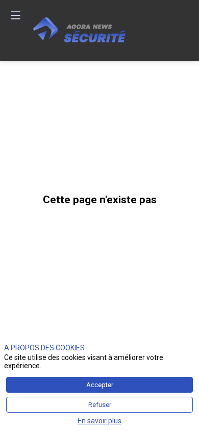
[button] (15, 15)
